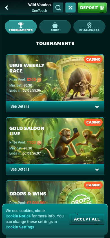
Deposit (89, 7)
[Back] (6, 8)
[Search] (58, 8)
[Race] (70, 8)
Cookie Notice (18, 216)
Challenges (89, 30)
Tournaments (21, 30)
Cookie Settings (20, 227)
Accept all (87, 219)
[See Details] (97, 106)
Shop (55, 30)
